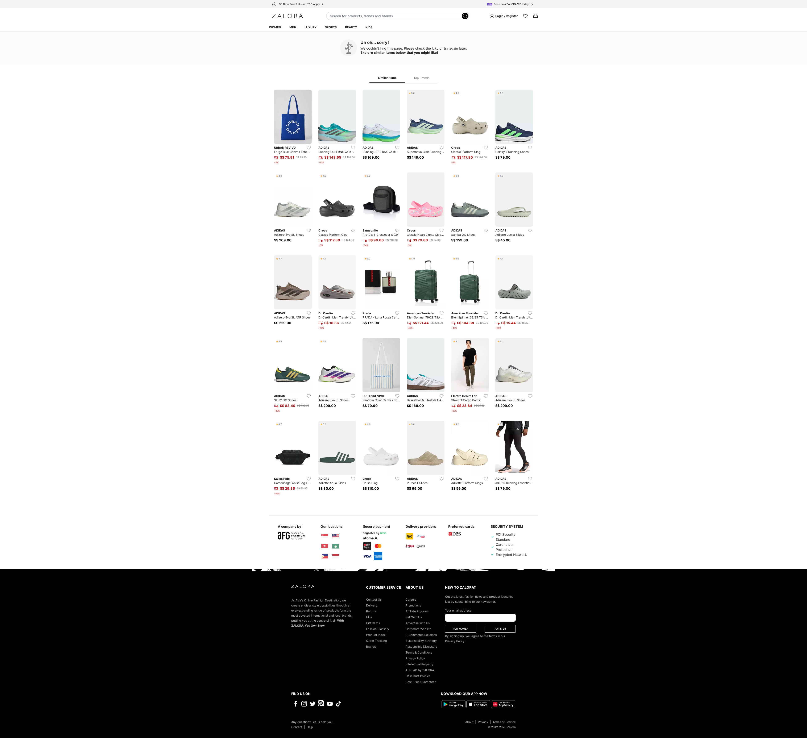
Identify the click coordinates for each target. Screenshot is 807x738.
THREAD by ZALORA (420, 670)
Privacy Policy (415, 658)
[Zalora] (287, 16)
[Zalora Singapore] (324, 536)
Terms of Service (504, 722)
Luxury (310, 27)
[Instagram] (304, 704)
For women (460, 628)
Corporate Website (418, 629)
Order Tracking (376, 640)
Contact (296, 727)
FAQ (369, 617)
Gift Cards (373, 623)
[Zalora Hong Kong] (324, 546)
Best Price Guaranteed (421, 682)
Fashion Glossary (377, 629)
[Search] (465, 16)
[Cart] (535, 15)
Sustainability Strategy (421, 640)
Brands (371, 646)
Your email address (458, 610)
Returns (371, 611)
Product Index (376, 635)
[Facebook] (295, 704)
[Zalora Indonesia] (335, 556)
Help (310, 727)
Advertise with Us (418, 623)
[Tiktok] (365, 704)
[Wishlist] (525, 15)
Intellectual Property (419, 664)
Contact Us (373, 599)
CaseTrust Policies (418, 676)
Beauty (351, 27)
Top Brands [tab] (421, 78)
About (469, 722)
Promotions (413, 605)
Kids (368, 27)
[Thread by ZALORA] (321, 704)
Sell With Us (414, 617)
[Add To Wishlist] (309, 148)
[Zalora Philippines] (324, 556)
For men (500, 628)
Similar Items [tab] (387, 77)
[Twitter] (313, 704)
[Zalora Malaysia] (335, 536)
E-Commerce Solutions (421, 635)
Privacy (483, 722)
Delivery (371, 605)
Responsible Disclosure (421, 646)
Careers (411, 599)
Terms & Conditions (419, 652)
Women (275, 27)
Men (292, 27)
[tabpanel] (403, 293)
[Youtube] (330, 704)
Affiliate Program (417, 611)
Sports (331, 27)
